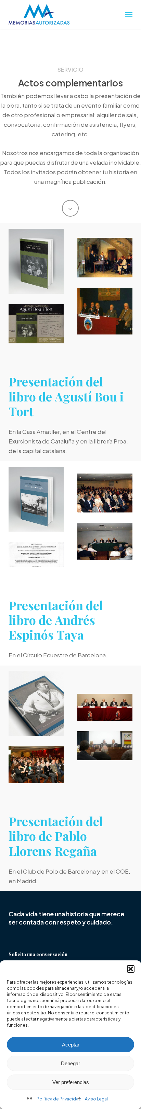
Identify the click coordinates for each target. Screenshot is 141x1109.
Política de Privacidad (59, 1098)
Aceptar (70, 1045)
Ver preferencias (70, 1082)
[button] (130, 969)
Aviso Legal (96, 1098)
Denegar (70, 1063)
